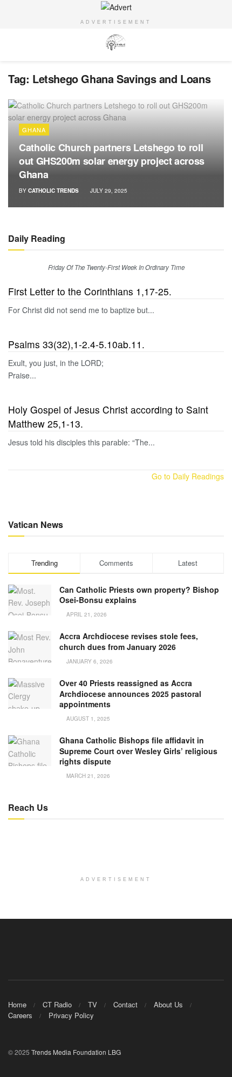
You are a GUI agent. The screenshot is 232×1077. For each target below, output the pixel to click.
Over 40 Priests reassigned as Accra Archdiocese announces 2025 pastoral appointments (130, 693)
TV (92, 1004)
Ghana (34, 129)
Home (17, 1004)
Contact (125, 1004)
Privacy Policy (71, 1015)
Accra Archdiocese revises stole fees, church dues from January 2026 (128, 641)
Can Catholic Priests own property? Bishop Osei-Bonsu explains (139, 595)
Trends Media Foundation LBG (76, 1051)
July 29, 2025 (107, 190)
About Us (168, 1004)
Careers (20, 1015)
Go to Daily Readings (188, 476)
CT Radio (57, 1004)
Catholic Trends (53, 190)
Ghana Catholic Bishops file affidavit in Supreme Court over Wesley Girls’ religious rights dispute (138, 751)
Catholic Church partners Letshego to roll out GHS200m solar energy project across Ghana (111, 160)
